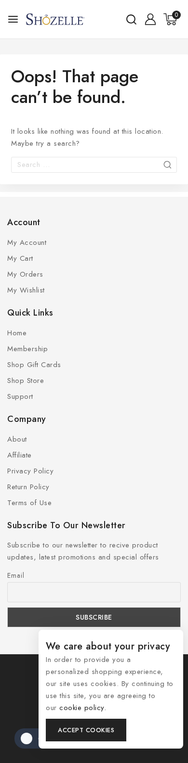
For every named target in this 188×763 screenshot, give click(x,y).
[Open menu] (13, 19)
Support (20, 396)
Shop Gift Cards (34, 364)
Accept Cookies (86, 730)
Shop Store (25, 380)
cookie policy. (82, 707)
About (17, 439)
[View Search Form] (131, 19)
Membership (27, 348)
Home (17, 333)
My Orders (25, 274)
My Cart (20, 258)
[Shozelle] (55, 19)
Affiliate (19, 455)
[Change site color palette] (33, 738)
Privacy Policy (30, 471)
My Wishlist (26, 290)
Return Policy (28, 487)
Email (16, 575)
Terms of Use (29, 502)
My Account (26, 242)
